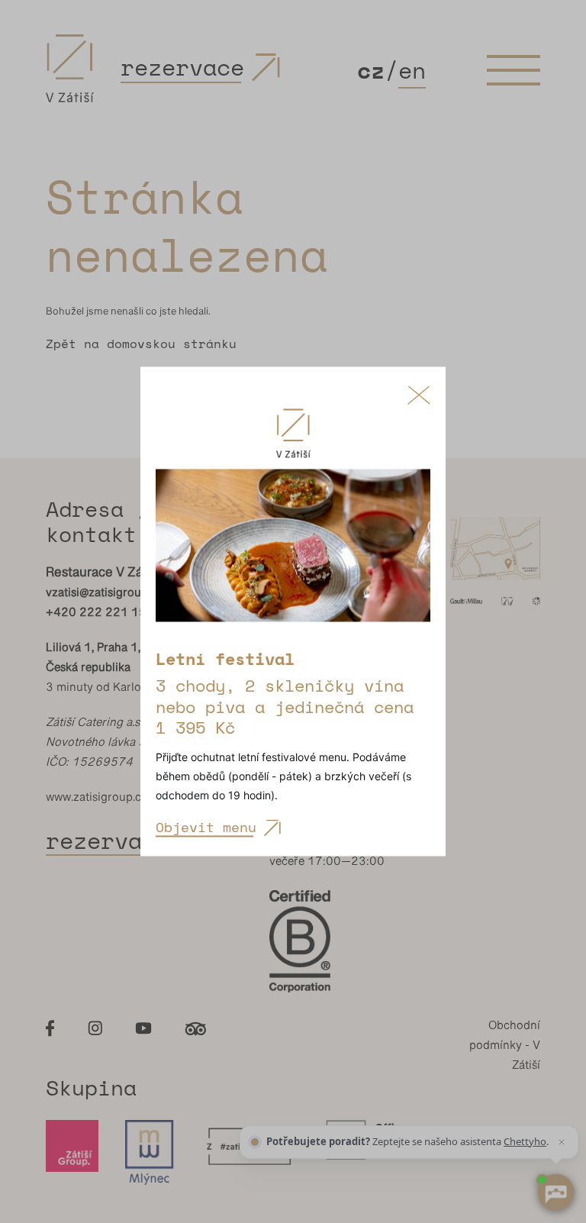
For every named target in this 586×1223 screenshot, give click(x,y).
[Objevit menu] (293, 553)
